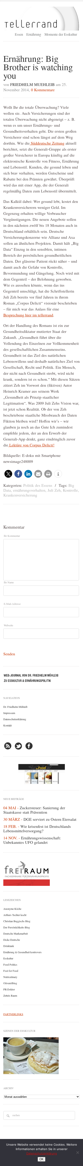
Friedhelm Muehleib (32, 84)
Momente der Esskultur (60, 34)
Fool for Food (10, 970)
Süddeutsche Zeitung (47, 143)
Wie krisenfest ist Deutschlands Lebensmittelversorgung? (37, 828)
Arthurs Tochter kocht (14, 915)
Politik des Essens (37, 485)
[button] (8, 474)
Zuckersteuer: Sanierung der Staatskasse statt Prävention (34, 810)
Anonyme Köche (12, 908)
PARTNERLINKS (13, 1014)
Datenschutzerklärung (14, 719)
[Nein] (77, 1152)
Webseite (8, 625)
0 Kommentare (43, 89)
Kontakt (7, 725)
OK (41, 1159)
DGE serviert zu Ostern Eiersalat (49, 819)
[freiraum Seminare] (41, 872)
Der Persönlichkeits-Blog (16, 927)
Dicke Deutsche (11, 939)
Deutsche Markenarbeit (15, 933)
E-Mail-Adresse (12, 603)
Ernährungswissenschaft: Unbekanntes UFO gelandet (32, 840)
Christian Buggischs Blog (16, 921)
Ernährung (33, 34)
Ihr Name (9, 582)
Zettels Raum (10, 995)
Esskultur (8, 958)
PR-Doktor (9, 989)
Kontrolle (70, 490)
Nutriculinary (10, 977)
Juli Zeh (54, 490)
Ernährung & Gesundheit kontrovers (22, 952)
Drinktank (8, 946)
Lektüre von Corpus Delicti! (31, 445)
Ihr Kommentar (12, 535)
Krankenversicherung (20, 495)
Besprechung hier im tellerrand (28, 315)
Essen (19, 34)
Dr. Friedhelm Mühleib (15, 706)
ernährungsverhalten (29, 490)
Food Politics (10, 964)
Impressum (9, 713)
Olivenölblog (10, 983)
